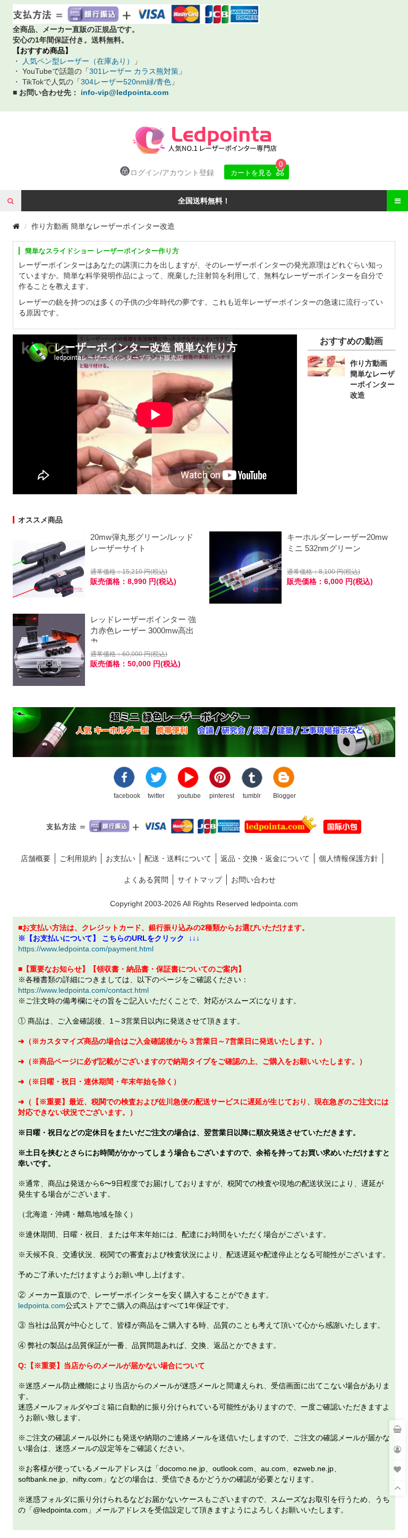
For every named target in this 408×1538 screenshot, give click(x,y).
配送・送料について (177, 858)
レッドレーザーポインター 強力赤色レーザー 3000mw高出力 (143, 628)
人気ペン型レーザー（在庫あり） (77, 60)
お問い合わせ (253, 879)
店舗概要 (35, 858)
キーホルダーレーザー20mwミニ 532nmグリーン (337, 542)
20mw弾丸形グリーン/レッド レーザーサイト (141, 542)
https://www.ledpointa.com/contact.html (83, 989)
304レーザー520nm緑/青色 (126, 81)
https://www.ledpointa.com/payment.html (86, 948)
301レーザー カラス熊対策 (133, 70)
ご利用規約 (78, 858)
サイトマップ (199, 879)
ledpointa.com (41, 1305)
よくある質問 (146, 879)
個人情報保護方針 (348, 858)
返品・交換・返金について (265, 858)
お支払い (120, 858)
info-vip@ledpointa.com (124, 92)
